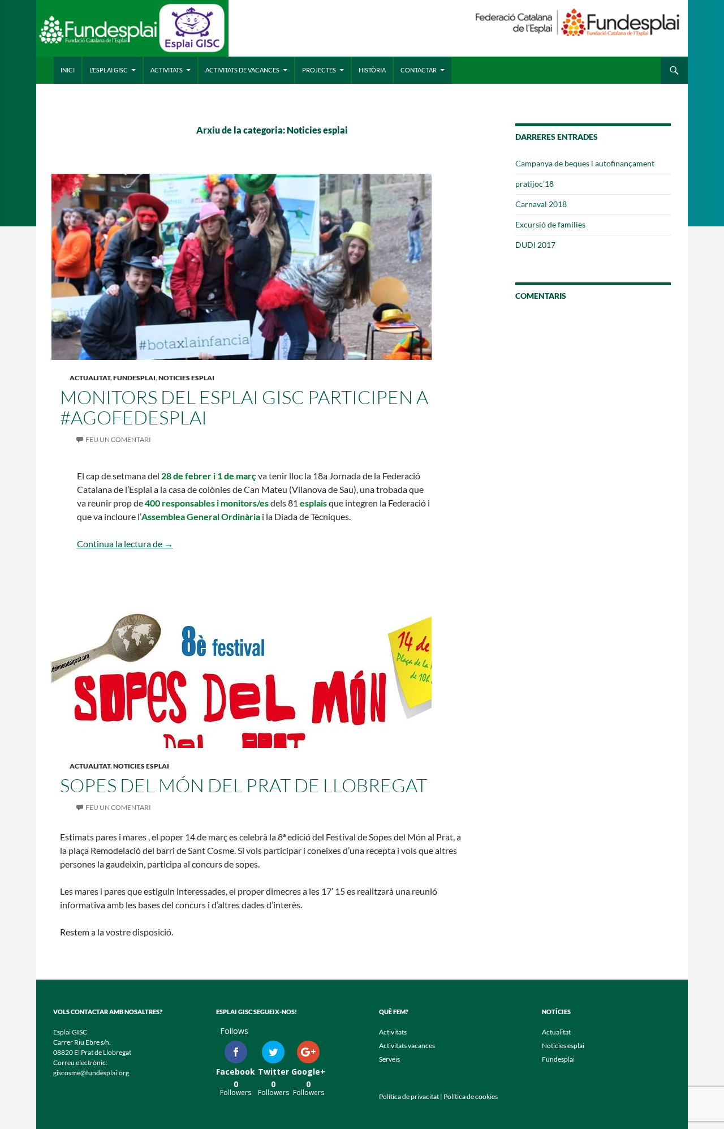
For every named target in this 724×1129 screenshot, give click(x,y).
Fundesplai (134, 378)
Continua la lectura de (125, 543)
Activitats (393, 1032)
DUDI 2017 (535, 245)
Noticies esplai (186, 378)
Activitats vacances (407, 1045)
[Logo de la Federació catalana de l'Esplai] (577, 21)
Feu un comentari (118, 439)
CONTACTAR (418, 70)
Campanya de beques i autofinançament (584, 163)
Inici (68, 70)
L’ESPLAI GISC (108, 70)
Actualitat (90, 378)
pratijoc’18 (534, 183)
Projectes (319, 70)
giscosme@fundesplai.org (91, 1072)
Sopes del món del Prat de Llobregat (243, 785)
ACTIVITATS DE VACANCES (242, 70)
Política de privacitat (409, 1096)
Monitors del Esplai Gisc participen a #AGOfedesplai (244, 407)
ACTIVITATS (166, 70)
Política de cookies (470, 1096)
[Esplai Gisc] (132, 32)
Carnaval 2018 (541, 204)
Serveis (389, 1059)
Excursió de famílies (550, 224)
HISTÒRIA (372, 70)
